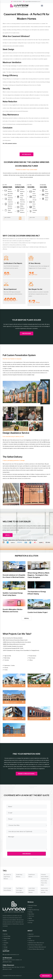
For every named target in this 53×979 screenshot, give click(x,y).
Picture (30, 907)
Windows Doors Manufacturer (36, 942)
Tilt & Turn (31, 916)
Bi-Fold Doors (34, 196)
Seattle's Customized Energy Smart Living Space (13, 594)
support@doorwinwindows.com (32, 1)
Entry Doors (34, 207)
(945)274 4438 (8, 969)
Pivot (5, 945)
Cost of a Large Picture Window (7, 889)
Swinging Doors (35, 211)
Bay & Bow (31, 914)
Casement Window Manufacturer (37, 947)
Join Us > (7, 535)
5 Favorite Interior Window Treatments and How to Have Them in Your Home (44, 880)
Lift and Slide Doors (34, 202)
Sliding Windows (22, 207)
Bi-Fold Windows (22, 211)
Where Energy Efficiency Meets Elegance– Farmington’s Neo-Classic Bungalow (38, 575)
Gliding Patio (7, 938)
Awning (30, 912)
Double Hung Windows (19, 875)
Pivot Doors (46, 190)
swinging (6, 942)
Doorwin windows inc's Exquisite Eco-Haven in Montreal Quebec (14, 576)
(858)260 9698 (8, 962)
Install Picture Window (32, 875)
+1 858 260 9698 (17, 1)
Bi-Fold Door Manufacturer (36, 945)
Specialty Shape (33, 905)
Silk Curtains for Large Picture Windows (7, 876)
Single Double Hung (34, 909)
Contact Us (31, 940)
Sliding (30, 918)
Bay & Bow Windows (10, 194)
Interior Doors (46, 199)
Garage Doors (47, 194)
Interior (5, 949)
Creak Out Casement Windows (10, 204)
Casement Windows (10, 199)
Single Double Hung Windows (22, 197)
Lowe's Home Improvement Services (32, 890)
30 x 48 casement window (10, 143)
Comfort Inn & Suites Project (37, 612)
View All (26, 618)
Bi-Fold (30, 922)
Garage (5, 947)
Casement (31, 920)
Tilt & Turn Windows (22, 203)
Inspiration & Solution (34, 936)
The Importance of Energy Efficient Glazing (37, 593)
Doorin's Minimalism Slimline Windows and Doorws (12, 610)
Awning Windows (10, 190)
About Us (31, 934)
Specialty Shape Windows (10, 210)
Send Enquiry (46, 975)
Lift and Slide (7, 936)
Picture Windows (22, 190)
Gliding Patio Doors (34, 191)
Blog (30, 938)
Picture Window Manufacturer (36, 949)
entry (5, 940)
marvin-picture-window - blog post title (44, 890)
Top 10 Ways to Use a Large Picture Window (19, 890)
